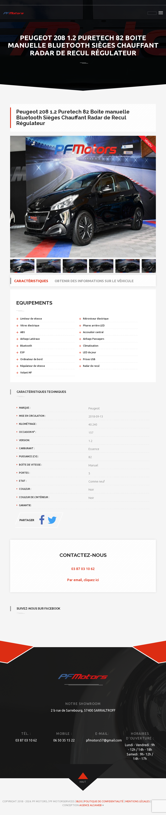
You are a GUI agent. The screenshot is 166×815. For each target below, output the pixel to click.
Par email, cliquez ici (83, 580)
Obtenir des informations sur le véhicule (94, 281)
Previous (16, 196)
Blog (79, 801)
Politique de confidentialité (103, 801)
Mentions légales (137, 801)
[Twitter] (52, 520)
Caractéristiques (31, 281)
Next (150, 196)
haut (83, 781)
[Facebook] (42, 520)
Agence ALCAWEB (90, 805)
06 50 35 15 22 (64, 740)
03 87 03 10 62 (83, 569)
